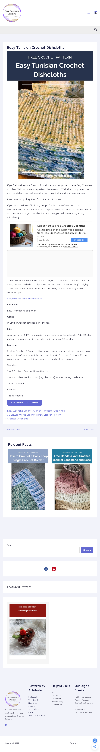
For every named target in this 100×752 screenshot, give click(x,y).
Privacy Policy (57, 702)
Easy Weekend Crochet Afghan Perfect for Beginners (36, 410)
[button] (95, 30)
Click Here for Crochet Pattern (24, 403)
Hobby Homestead (83, 697)
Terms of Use (57, 705)
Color (30, 712)
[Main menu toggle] (89, 13)
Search (10, 545)
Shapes (31, 706)
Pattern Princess (82, 700)
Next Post (90, 429)
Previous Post (12, 429)
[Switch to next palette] (96, 12)
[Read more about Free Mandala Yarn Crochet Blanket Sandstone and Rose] (72, 479)
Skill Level (32, 697)
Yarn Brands (33, 700)
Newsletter (56, 699)
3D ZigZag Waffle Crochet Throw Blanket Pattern (34, 414)
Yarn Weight (33, 709)
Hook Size (32, 703)
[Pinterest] (6, 725)
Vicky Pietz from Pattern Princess (25, 298)
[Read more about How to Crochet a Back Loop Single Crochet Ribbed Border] (28, 479)
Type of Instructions (36, 715)
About (54, 692)
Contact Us (56, 696)
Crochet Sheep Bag (18, 418)
